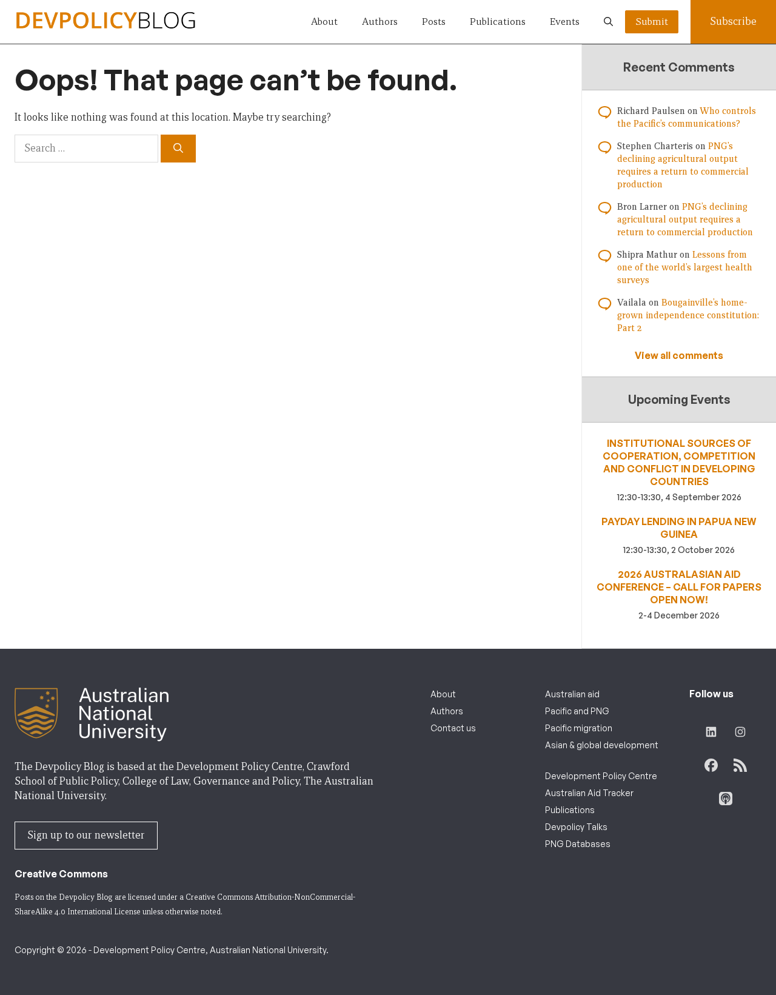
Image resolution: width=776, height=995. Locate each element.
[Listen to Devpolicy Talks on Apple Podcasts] (725, 798)
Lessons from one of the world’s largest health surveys (684, 267)
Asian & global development (601, 745)
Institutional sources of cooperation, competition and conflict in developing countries (679, 462)
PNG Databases (577, 844)
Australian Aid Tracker (589, 793)
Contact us (453, 728)
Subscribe (733, 21)
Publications (498, 21)
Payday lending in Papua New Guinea (679, 527)
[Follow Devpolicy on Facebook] (711, 765)
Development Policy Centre (601, 776)
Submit (651, 21)
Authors (380, 21)
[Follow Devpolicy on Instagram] (740, 732)
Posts (434, 21)
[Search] (178, 148)
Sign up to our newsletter (86, 835)
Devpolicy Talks (576, 827)
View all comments (679, 355)
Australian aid (572, 694)
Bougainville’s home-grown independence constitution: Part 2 (688, 315)
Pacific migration (578, 728)
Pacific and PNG (577, 711)
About (324, 21)
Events (565, 21)
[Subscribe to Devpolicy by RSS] (740, 765)
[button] (608, 22)
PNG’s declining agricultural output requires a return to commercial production (685, 219)
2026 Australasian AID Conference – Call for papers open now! (679, 587)
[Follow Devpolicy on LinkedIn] (711, 732)
